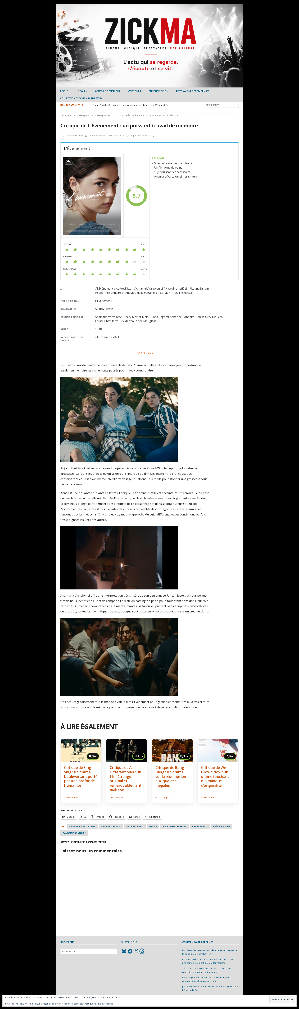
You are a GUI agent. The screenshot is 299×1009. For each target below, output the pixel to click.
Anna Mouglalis (110, 826)
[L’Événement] (92, 196)
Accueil (65, 91)
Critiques (134, 91)
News (81, 91)
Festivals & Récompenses (193, 91)
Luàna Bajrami (221, 826)
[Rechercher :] (221, 104)
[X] (136, 951)
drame (153, 826)
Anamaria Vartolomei (82, 826)
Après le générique (107, 91)
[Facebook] (130, 951)
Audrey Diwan (135, 826)
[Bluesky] (124, 951)
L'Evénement (199, 826)
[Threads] (142, 951)
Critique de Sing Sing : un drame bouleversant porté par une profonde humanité (80, 776)
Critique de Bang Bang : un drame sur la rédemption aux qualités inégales (170, 776)
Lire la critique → (72, 797)
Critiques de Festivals (139, 135)
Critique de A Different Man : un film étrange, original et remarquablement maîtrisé (126, 778)
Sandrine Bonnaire (74, 833)
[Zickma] (149, 85)
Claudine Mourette (97, 135)
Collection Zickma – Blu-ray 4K (81, 98)
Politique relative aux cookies (99, 1003)
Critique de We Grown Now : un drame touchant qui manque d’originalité (215, 776)
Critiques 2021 (120, 135)
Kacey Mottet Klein (174, 826)
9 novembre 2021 (74, 135)
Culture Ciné (157, 91)
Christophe (188, 959)
